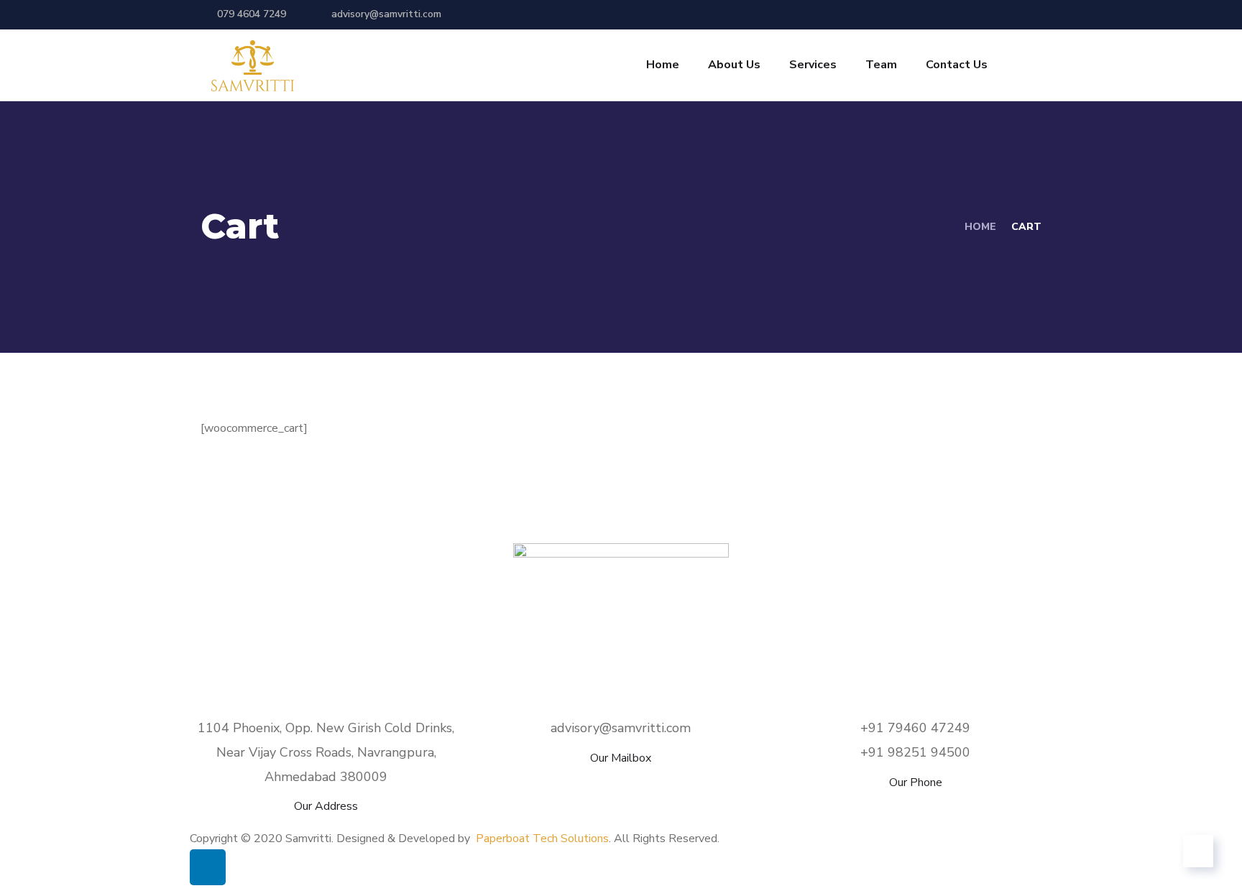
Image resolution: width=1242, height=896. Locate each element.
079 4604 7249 (251, 14)
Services (813, 65)
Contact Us (957, 65)
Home (662, 65)
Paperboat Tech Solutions (542, 838)
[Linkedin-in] (208, 867)
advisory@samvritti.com (386, 14)
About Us (734, 65)
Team (881, 65)
